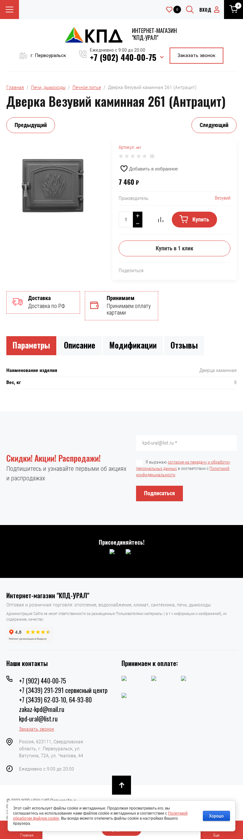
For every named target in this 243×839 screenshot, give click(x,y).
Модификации (133, 345)
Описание (79, 345)
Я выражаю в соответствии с (183, 468)
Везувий (222, 198)
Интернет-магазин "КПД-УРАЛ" (154, 34)
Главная (15, 87)
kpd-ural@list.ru (38, 718)
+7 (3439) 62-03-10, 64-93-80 (55, 699)
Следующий (214, 125)
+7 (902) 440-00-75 (123, 57)
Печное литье (86, 87)
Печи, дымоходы (48, 87)
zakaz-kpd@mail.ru (41, 709)
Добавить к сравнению (161, 219)
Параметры (31, 345)
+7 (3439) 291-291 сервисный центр (63, 690)
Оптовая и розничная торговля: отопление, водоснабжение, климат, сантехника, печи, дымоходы (108, 605)
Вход (205, 9)
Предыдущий (31, 125)
